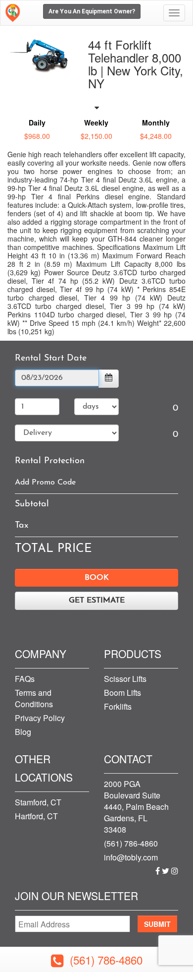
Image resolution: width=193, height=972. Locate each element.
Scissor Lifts (125, 678)
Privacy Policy (40, 718)
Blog (23, 731)
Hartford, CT (36, 816)
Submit (157, 924)
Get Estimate (97, 601)
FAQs (25, 678)
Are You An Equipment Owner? (91, 11)
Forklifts (118, 706)
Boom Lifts (122, 692)
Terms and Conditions (34, 698)
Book (97, 578)
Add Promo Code (45, 482)
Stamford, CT (38, 802)
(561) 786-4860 (131, 843)
